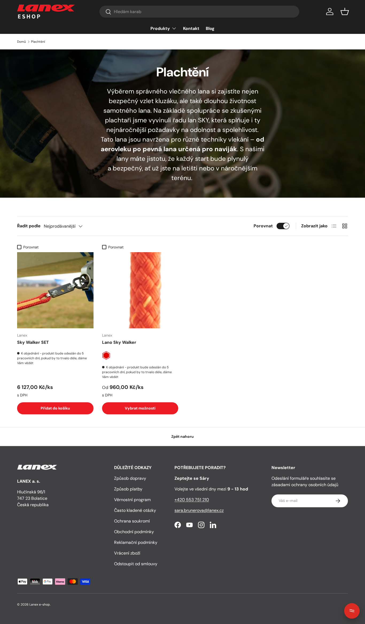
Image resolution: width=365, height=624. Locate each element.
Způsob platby (128, 489)
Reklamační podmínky (135, 542)
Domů (21, 42)
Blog (210, 28)
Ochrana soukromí (132, 521)
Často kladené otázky (135, 510)
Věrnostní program (132, 499)
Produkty (160, 28)
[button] (345, 11)
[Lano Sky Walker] (140, 290)
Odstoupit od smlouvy (135, 564)
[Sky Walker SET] (55, 290)
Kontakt (191, 28)
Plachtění (38, 42)
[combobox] (199, 12)
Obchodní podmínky (134, 532)
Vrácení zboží (127, 553)
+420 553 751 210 (191, 499)
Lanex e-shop (39, 604)
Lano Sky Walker (119, 342)
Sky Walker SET (33, 342)
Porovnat (263, 226)
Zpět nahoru (182, 436)
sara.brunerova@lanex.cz (199, 510)
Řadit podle (29, 226)
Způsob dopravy (130, 478)
